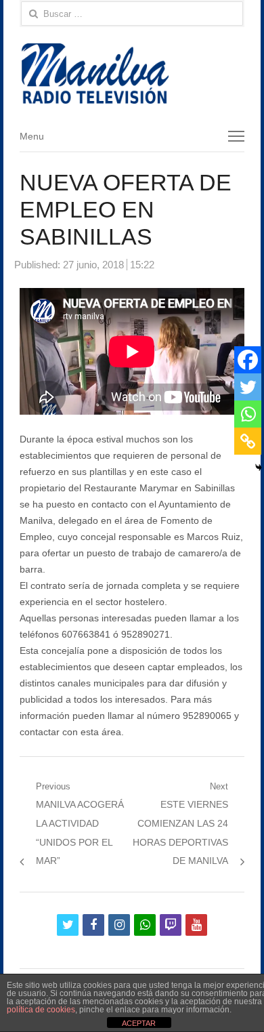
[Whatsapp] (247, 414)
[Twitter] (247, 386)
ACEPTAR (139, 1023)
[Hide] (258, 467)
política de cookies (41, 1009)
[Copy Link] (247, 441)
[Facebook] (247, 359)
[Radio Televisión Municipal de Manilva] (132, 73)
